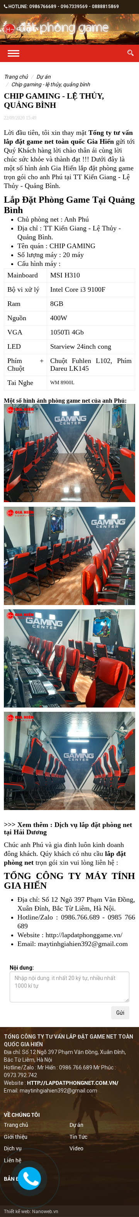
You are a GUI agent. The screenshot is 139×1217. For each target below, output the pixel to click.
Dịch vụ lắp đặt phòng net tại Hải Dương (68, 828)
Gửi (120, 1013)
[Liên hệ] (30, 1179)
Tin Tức (78, 1136)
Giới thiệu (15, 1136)
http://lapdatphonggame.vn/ (84, 935)
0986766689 (42, 6)
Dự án (76, 1124)
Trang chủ (16, 77)
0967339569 (74, 6)
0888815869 (105, 6)
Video (76, 1148)
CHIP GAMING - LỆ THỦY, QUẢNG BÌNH (50, 84)
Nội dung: (22, 968)
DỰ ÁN (43, 77)
